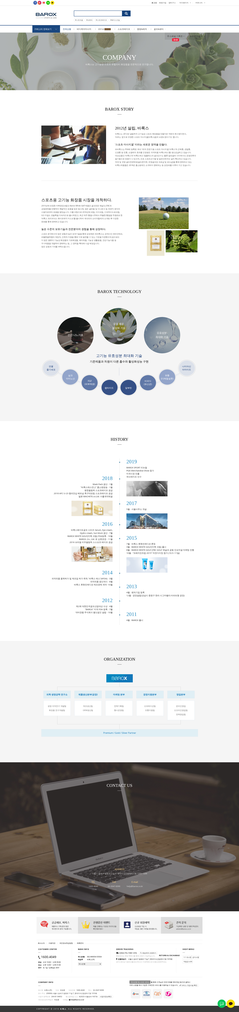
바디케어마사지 (84, 29)
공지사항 (195, 957)
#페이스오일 (115, 20)
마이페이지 (184, 3)
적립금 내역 (188, 961)
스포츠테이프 (124, 29)
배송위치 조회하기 (149, 953)
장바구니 (172, 3)
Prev (204, 8)
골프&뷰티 (159, 29)
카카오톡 (231, 1004)
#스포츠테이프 (101, 20)
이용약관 (52, 943)
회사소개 (41, 943)
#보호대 (89, 20)
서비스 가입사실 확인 (189, 985)
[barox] (46, 15)
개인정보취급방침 (66, 943)
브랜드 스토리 (196, 36)
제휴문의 (80, 943)
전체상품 (67, 29)
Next (204, 12)
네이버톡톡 (222, 1004)
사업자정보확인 (106, 996)
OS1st (101, 29)
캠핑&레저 (142, 29)
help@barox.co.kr (77, 1000)
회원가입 (162, 3)
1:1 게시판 (187, 957)
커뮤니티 (199, 3)
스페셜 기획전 (176, 37)
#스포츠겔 (79, 20)
